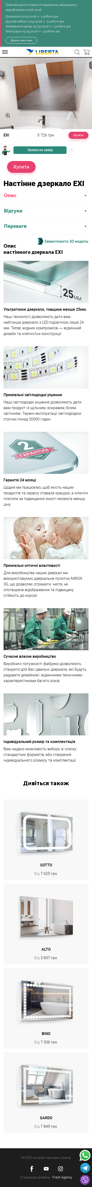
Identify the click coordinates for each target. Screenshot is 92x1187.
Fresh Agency (62, 1177)
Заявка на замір (40, 150)
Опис (10, 195)
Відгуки (13, 211)
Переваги (15, 226)
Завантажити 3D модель (65, 241)
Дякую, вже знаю (21, 40)
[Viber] (85, 1180)
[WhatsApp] (85, 1155)
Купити (78, 135)
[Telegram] (85, 1168)
